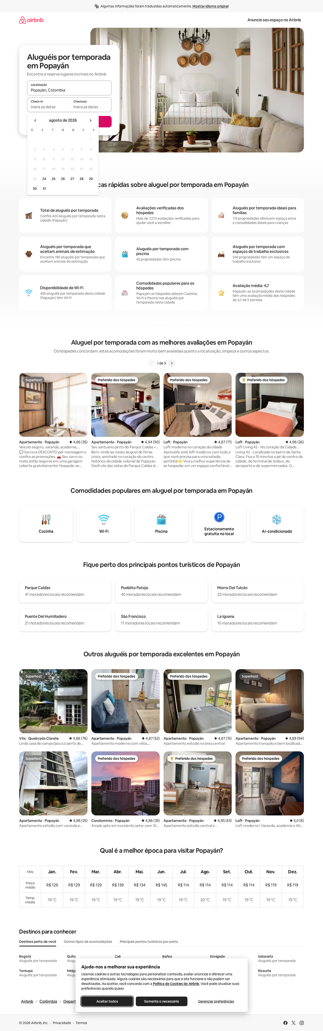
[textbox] (48, 107)
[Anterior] (151, 363)
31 (44, 188)
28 (81, 179)
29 (91, 179)
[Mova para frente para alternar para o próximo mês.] (90, 120)
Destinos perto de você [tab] (37, 941)
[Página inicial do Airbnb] (31, 19)
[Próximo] (171, 363)
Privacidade (62, 1023)
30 (35, 188)
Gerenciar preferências (216, 1001)
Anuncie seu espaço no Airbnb (274, 19)
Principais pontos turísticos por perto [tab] (149, 941)
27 (72, 179)
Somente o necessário (161, 1001)
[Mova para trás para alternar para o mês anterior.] (35, 120)
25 (53, 179)
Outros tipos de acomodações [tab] (88, 941)
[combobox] (69, 90)
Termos (81, 1023)
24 (44, 179)
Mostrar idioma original (210, 6)
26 (63, 179)
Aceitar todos (107, 1001)
